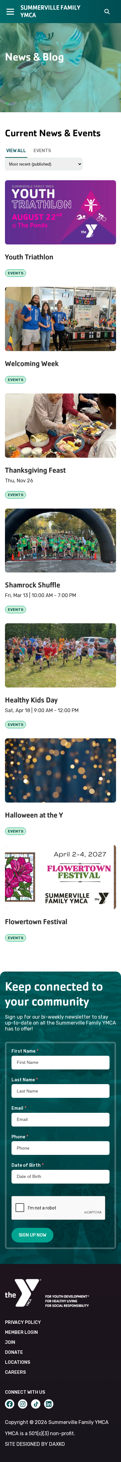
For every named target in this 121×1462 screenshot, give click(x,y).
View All (16, 150)
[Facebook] (9, 1404)
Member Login (21, 1332)
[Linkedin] (48, 1404)
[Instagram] (22, 1404)
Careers (15, 1372)
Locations (17, 1362)
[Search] (107, 12)
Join (10, 1342)
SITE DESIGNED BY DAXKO (35, 1444)
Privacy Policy (23, 1322)
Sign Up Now (32, 1235)
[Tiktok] (35, 1404)
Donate (14, 1352)
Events (42, 150)
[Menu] (10, 11)
